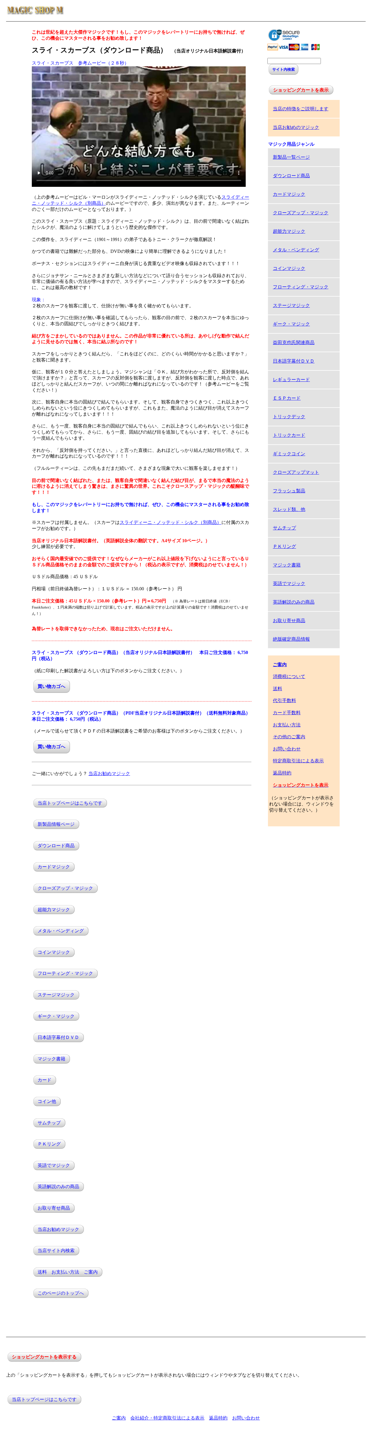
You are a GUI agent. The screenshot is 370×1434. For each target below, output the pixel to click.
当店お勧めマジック (109, 773)
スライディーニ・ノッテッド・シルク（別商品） (170, 522)
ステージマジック (56, 994)
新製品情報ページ (56, 824)
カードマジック (54, 867)
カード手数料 (287, 712)
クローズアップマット (296, 472)
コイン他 (47, 1101)
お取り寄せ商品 (54, 1207)
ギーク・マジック (56, 1016)
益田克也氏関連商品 (293, 342)
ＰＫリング (49, 1144)
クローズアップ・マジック (65, 888)
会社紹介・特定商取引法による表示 (167, 1417)
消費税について (289, 676)
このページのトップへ (61, 1293)
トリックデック (289, 416)
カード (44, 1080)
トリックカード (289, 435)
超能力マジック (54, 909)
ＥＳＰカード (287, 398)
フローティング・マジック (65, 973)
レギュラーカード (291, 379)
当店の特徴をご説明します (300, 108)
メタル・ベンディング (61, 931)
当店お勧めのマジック (296, 127)
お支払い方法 (287, 724)
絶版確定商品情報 (291, 639)
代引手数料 (284, 700)
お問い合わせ (287, 748)
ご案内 (119, 1417)
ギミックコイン (289, 453)
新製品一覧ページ (291, 157)
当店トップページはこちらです (70, 803)
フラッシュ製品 (289, 490)
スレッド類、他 (289, 509)
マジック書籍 (51, 1058)
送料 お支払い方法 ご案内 (68, 1271)
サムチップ (49, 1122)
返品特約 (282, 772)
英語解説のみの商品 (58, 1186)
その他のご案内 (289, 736)
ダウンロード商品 (56, 845)
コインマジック (54, 952)
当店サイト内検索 (56, 1250)
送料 (277, 688)
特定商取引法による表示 (298, 760)
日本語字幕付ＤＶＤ (58, 1037)
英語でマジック (54, 1165)
